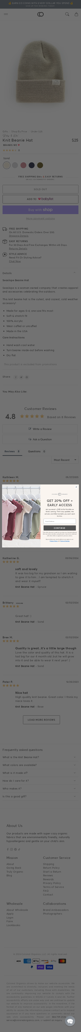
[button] (70, 1021)
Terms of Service (65, 541)
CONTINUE (59, 528)
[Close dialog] (76, 487)
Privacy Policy (54, 541)
